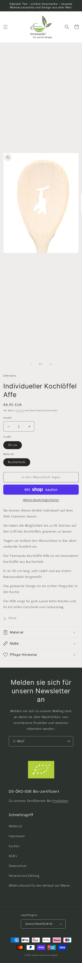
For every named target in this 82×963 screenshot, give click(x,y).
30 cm (12, 445)
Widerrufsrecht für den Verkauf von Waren (39, 885)
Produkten (60, 801)
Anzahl (7, 417)
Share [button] (12, 618)
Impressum (17, 836)
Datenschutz (18, 866)
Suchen (14, 846)
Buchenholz (17, 462)
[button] (5, 27)
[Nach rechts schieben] (51, 364)
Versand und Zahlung (24, 876)
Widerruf (15, 826)
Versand (19, 410)
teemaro (35, 955)
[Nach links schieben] (31, 364)
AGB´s (13, 856)
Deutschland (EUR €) (38, 923)
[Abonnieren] (68, 741)
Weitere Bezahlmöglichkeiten (41, 500)
